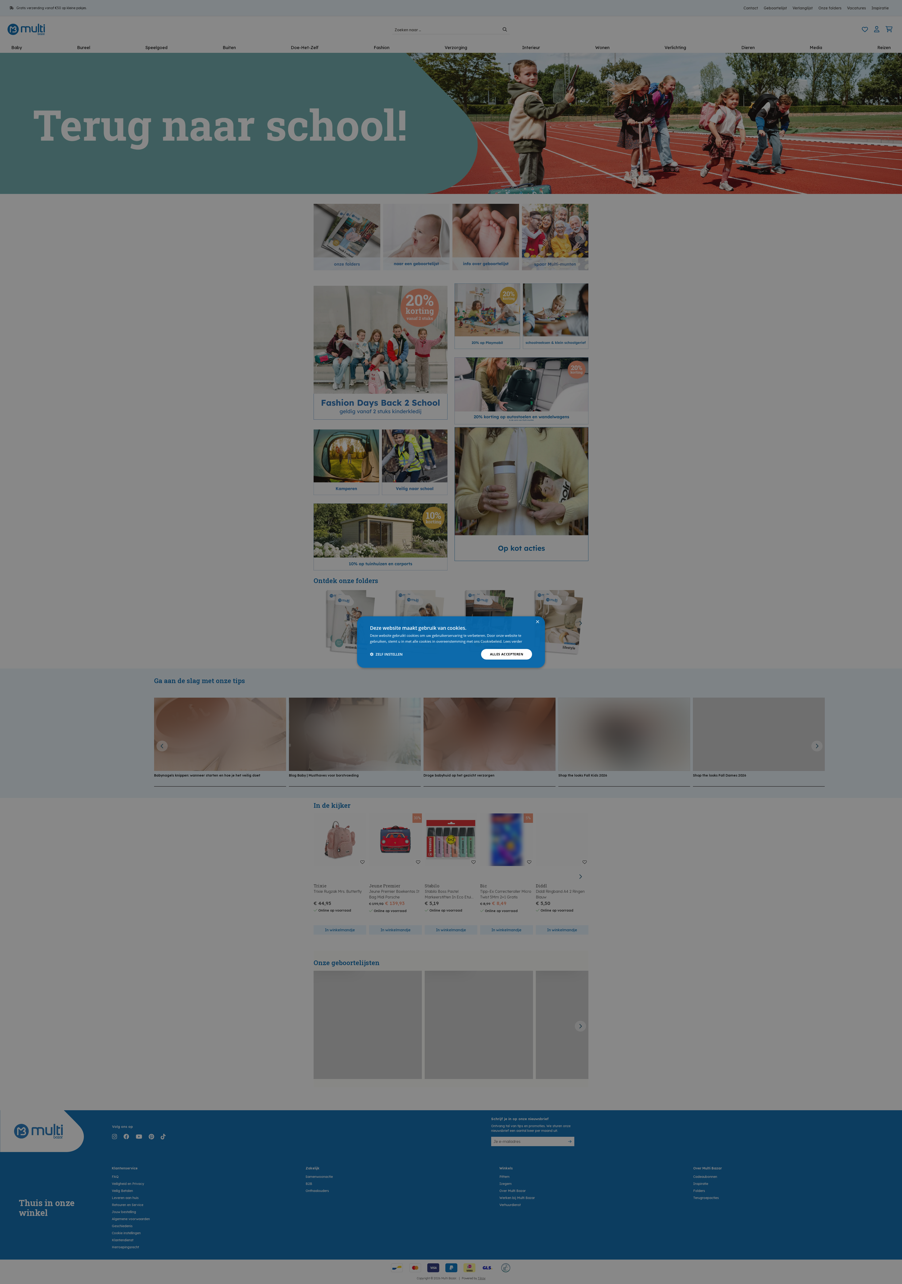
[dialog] (451, 642)
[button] (386, 654)
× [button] (537, 622)
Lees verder (512, 641)
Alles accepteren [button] (506, 654)
